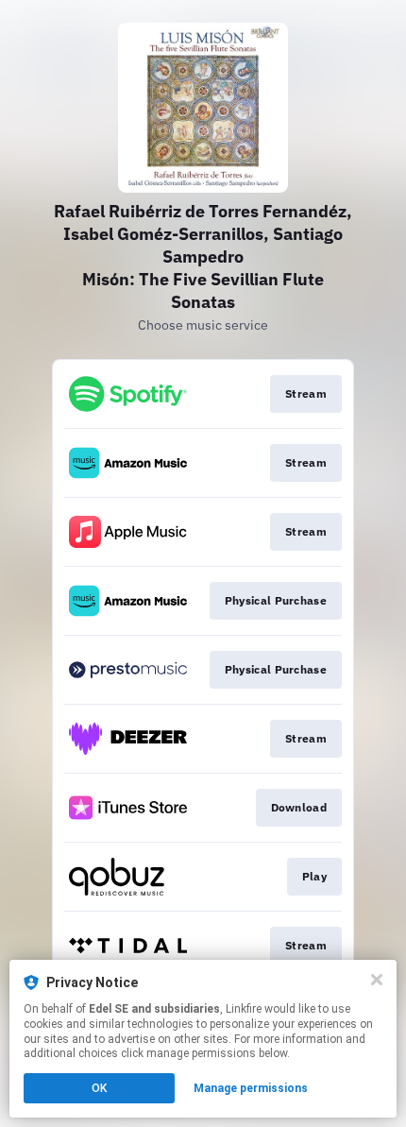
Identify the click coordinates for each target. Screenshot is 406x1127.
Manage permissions (251, 1088)
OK (99, 1088)
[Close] (377, 980)
